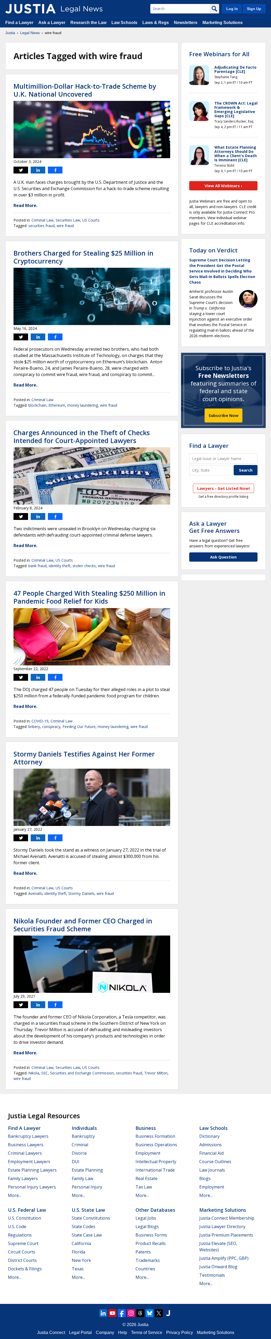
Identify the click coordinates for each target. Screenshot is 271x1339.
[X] (159, 1313)
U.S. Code (17, 1226)
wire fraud (65, 225)
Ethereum (56, 405)
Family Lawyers (23, 1178)
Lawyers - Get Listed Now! (223, 488)
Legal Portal (80, 1332)
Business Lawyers (25, 1145)
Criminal (80, 1145)
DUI (75, 1161)
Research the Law (88, 22)
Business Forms (151, 1235)
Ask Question (223, 557)
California (81, 1243)
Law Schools (124, 22)
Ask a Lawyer (51, 22)
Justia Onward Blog (218, 1267)
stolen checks (84, 565)
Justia (10, 33)
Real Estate (146, 1178)
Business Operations (156, 1145)
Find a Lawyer (19, 22)
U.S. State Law (88, 1210)
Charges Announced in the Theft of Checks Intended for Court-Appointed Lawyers (81, 436)
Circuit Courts (21, 1252)
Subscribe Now (223, 415)
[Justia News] (30, 8)
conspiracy (51, 726)
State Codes (83, 1226)
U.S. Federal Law (27, 1210)
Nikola (33, 1072)
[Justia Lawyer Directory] (168, 1313)
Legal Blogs (147, 1226)
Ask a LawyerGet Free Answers (214, 526)
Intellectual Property (156, 1161)
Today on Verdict (213, 250)
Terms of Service (146, 1332)
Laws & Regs (155, 22)
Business (146, 1128)
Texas (78, 1269)
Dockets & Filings (25, 1269)
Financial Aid (211, 1153)
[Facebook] (122, 1313)
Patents (143, 1252)
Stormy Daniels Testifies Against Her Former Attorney (84, 757)
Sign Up (254, 9)
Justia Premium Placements (226, 1235)
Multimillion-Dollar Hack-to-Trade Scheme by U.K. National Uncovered (84, 90)
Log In (232, 9)
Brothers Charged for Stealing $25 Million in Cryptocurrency (83, 256)
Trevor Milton (156, 1072)
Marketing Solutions (222, 22)
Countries (145, 1269)
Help (122, 1332)
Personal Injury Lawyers (32, 1187)
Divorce (79, 1153)
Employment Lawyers (29, 1161)
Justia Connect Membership (226, 1218)
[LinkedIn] (103, 1313)
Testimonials (212, 1275)
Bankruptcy (83, 1136)
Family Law (82, 1178)
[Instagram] (131, 1313)
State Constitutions (91, 1218)
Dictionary (209, 1136)
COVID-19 (39, 720)
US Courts (91, 220)
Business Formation (155, 1136)
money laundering (82, 405)
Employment (148, 1153)
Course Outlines (215, 1161)
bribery (34, 726)
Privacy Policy (179, 1332)
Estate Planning (87, 1170)
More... (14, 1195)
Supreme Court (23, 1243)
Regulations (20, 1235)
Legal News (30, 33)
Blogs (205, 1178)
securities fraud (41, 225)
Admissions (210, 1145)
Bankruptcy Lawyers (28, 1136)
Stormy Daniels (81, 893)
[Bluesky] (149, 1313)
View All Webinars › (223, 185)
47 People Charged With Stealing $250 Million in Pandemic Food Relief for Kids (89, 597)
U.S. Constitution (24, 1218)
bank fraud (37, 565)
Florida (78, 1252)
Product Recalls (151, 1243)
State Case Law (87, 1235)
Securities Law (68, 220)
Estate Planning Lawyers (32, 1170)
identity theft (59, 565)
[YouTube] (112, 1313)
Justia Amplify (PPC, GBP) (224, 1258)
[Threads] (140, 1313)
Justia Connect (51, 1332)
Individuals (84, 1128)
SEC (44, 1072)
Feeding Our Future (79, 726)
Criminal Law (42, 220)
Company (105, 1332)
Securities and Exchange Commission (82, 1072)
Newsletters (185, 22)
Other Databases (155, 1210)
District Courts (22, 1260)
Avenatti (35, 893)
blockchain (37, 405)
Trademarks (148, 1260)
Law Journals (212, 1170)
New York (81, 1260)
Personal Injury (87, 1187)
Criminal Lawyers (25, 1153)
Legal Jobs (146, 1218)
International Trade (155, 1170)
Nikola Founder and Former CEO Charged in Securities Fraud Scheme (82, 924)
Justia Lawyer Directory (222, 1226)
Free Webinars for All (219, 53)
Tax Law (144, 1187)
